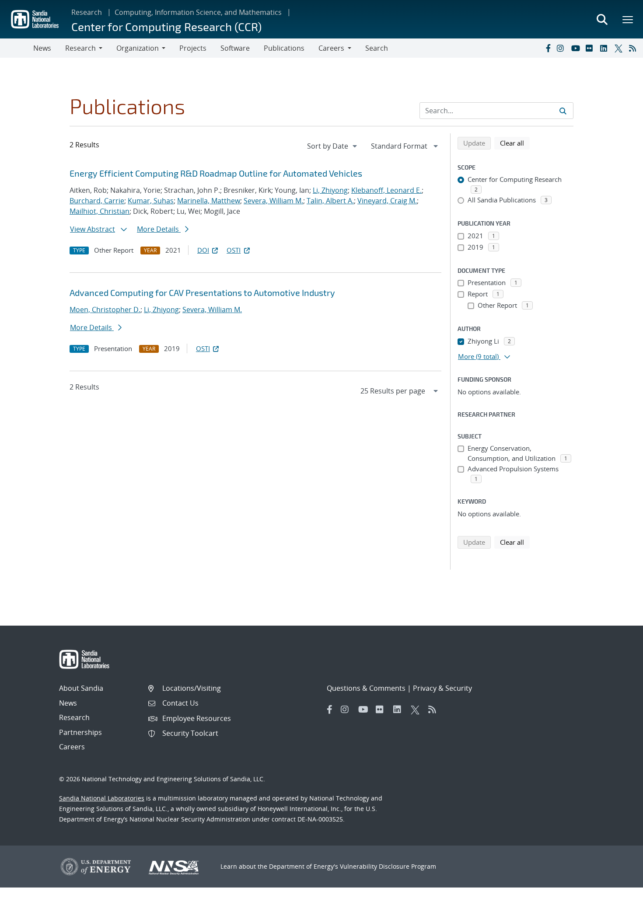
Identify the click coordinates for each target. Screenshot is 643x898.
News (42, 48)
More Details (159, 229)
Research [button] (80, 48)
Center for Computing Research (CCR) (166, 26)
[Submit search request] (562, 110)
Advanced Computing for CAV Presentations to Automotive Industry (202, 292)
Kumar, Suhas (151, 200)
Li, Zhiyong (330, 190)
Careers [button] (331, 48)
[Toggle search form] (602, 19)
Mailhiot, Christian (99, 211)
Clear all (515, 142)
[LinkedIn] (605, 48)
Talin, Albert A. (330, 200)
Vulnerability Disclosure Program (388, 866)
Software (235, 48)
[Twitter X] (620, 48)
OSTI (234, 250)
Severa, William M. (273, 200)
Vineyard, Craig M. (387, 200)
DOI (203, 250)
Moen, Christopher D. (105, 309)
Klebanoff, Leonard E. (386, 190)
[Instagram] (562, 48)
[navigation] (333, 146)
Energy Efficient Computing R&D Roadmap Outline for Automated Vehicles (216, 173)
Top (617, 888)
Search (376, 48)
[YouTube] (576, 48)
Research (86, 12)
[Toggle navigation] (16, 48)
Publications (284, 48)
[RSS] (634, 48)
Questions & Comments (366, 688)
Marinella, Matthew (208, 200)
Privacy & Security (442, 688)
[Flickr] (591, 48)
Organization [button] (137, 48)
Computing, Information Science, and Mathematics (198, 12)
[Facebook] (547, 48)
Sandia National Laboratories (101, 798)
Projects (192, 48)
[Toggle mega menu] (628, 19)
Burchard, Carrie (97, 200)
